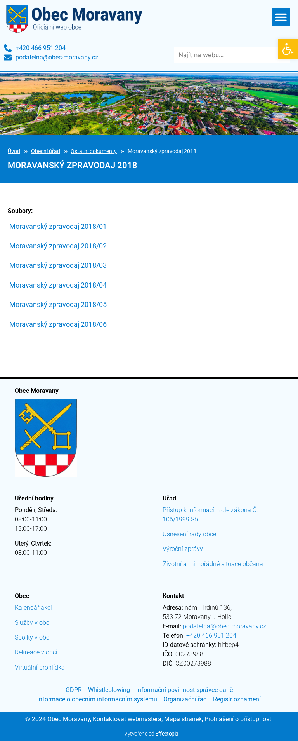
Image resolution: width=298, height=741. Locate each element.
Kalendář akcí (33, 607)
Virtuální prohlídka (40, 667)
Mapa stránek (183, 719)
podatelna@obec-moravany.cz (224, 626)
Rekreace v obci (36, 652)
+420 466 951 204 (211, 635)
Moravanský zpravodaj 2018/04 (58, 285)
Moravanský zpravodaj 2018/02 (58, 246)
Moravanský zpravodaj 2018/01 (58, 226)
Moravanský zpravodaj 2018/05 (58, 304)
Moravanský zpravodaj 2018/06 (58, 324)
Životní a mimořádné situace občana (213, 564)
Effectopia (166, 734)
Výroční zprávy (183, 549)
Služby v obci (33, 622)
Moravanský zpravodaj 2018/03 (58, 265)
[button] (288, 49)
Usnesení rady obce (189, 534)
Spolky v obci (33, 637)
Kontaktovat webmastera (127, 719)
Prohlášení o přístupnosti (238, 719)
